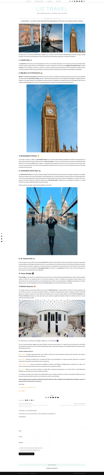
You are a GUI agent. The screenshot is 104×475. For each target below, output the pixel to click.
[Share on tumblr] (33, 400)
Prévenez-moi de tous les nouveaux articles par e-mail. (30, 450)
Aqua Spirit (22, 359)
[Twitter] (70, 1)
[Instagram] (72, 1)
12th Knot (22, 369)
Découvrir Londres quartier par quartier (72, 404)
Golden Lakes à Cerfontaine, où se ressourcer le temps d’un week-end (34, 405)
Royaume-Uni (57, 18)
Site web (21, 442)
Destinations (39, 1)
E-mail (20, 436)
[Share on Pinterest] (31, 400)
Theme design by (79, 473)
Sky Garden (22, 354)
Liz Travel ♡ (22, 391)
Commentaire (22, 416)
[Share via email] (25, 400)
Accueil (29, 1)
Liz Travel (52, 9)
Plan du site (33, 473)
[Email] (81, 1)
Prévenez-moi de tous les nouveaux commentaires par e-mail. (31, 447)
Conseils (49, 1)
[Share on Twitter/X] (29, 400)
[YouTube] (77, 1)
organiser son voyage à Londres (28, 387)
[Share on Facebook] (27, 400)
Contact (58, 1)
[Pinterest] (74, 1)
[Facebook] (79, 1)
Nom (20, 430)
